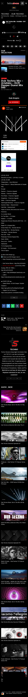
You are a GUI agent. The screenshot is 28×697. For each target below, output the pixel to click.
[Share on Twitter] (8, 306)
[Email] (20, 378)
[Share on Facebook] (4, 306)
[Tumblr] (14, 378)
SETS (7, 693)
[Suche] (26, 3)
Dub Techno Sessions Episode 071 (10, 640)
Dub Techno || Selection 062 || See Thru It (12, 425)
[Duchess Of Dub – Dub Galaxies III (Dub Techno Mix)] (4, 69)
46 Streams (23, 50)
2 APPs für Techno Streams (14, 10)
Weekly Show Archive (9, 265)
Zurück (2, 315)
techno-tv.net (19, 693)
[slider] (12, 32)
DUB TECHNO (17, 14)
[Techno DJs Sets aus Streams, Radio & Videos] (13, 3)
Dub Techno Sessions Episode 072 (10, 543)
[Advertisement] (14, 681)
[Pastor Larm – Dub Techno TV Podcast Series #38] (3, 319)
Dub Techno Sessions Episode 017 (10, 443)
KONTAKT (10, 693)
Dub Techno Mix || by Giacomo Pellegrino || (13, 622)
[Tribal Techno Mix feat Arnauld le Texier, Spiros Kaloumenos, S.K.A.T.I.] (24, 329)
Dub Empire (14, 98)
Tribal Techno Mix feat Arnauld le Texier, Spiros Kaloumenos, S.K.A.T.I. (12, 328)
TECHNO (5, 14)
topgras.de (15, 693)
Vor (26, 324)
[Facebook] (8, 378)
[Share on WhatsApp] (13, 306)
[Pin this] (22, 306)
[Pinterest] (17, 378)
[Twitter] (11, 378)
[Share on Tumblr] (17, 306)
